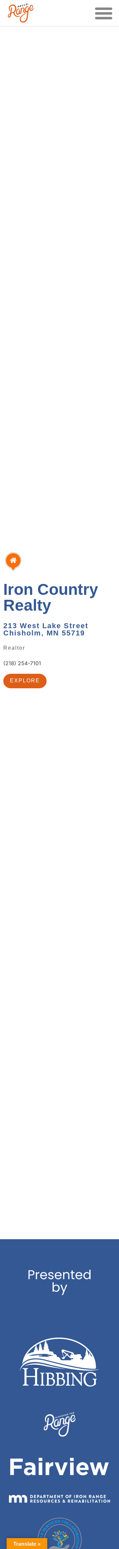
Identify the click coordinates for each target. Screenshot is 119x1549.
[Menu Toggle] (103, 13)
